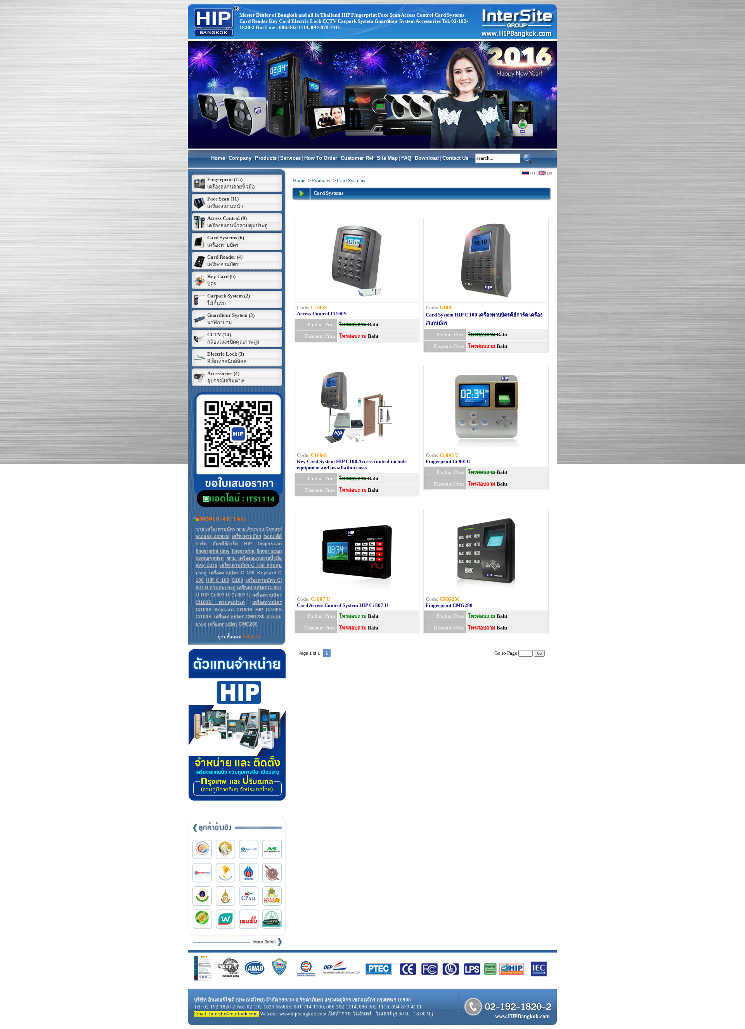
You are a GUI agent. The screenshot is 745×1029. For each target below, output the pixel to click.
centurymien (210, 558)
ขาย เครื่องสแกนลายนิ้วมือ (254, 558)
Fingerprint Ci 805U (448, 461)
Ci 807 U (241, 595)
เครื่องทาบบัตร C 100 (232, 573)
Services (290, 158)
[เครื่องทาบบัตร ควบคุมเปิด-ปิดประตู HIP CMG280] (486, 589)
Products (266, 158)
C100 (237, 580)
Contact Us (455, 158)
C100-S (319, 455)
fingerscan (270, 543)
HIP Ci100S (268, 609)
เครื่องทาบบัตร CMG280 (233, 624)
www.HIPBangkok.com (522, 1016)
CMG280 (450, 599)
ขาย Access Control (259, 529)
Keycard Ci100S (233, 609)
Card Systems (351, 180)
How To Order (320, 158)
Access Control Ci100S (322, 313)
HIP (248, 543)
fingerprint (243, 551)
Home (218, 158)
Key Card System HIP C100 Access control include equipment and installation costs (352, 464)
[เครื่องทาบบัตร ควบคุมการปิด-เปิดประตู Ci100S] (357, 297)
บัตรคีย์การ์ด (225, 543)
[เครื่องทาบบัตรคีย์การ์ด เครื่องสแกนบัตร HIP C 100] (486, 297)
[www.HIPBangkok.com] (213, 39)
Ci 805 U (449, 455)
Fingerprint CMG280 (449, 605)
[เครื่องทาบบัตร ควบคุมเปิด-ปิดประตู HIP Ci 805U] (486, 445)
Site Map (387, 158)
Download (427, 158)
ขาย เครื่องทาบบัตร (215, 529)
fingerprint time (213, 551)
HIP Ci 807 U (215, 595)
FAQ (406, 158)
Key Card (206, 565)
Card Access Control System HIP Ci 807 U (342, 605)
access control (212, 536)
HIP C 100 (217, 580)
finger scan (269, 551)
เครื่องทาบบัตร (246, 536)
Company (240, 158)
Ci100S (203, 616)
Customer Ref (357, 158)
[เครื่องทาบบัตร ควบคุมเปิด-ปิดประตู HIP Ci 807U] (357, 589)
